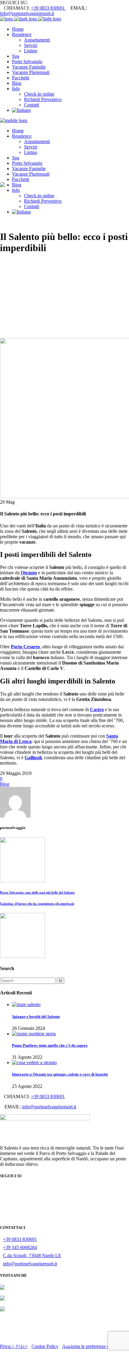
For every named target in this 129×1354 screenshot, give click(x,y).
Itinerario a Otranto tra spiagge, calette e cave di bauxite (60, 1074)
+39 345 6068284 (20, 1247)
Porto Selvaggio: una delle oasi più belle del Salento (37, 892)
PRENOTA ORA (64, 1340)
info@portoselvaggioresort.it (27, 13)
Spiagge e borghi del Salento (36, 1016)
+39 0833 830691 (48, 8)
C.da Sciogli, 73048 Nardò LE (32, 1255)
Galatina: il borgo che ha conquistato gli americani (37, 903)
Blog (4, 784)
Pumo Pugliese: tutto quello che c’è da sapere (50, 1045)
